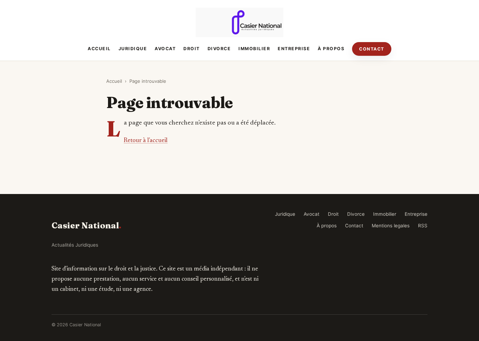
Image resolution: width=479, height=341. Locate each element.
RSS (422, 225)
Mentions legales (391, 225)
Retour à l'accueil (146, 141)
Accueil (99, 48)
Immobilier (254, 48)
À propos (331, 48)
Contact (371, 49)
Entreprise (294, 48)
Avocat (165, 48)
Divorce (219, 48)
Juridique (133, 48)
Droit (191, 48)
